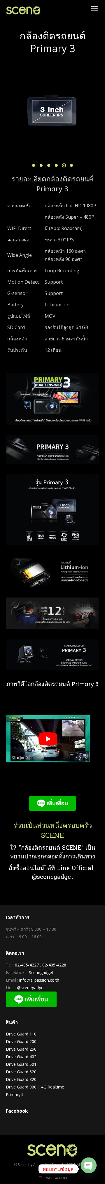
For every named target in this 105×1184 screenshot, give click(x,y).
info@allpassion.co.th (39, 980)
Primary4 (14, 1094)
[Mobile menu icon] (94, 9)
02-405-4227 (27, 965)
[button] (33, 165)
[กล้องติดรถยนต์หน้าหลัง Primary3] (52, 108)
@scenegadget (31, 987)
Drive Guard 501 (21, 1064)
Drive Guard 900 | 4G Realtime (35, 1087)
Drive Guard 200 (21, 1041)
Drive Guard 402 (21, 1056)
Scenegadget (41, 972)
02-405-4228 (54, 965)
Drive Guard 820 (21, 1079)
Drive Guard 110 (21, 1034)
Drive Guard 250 (21, 1049)
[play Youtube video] (48, 739)
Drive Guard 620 (21, 1072)
